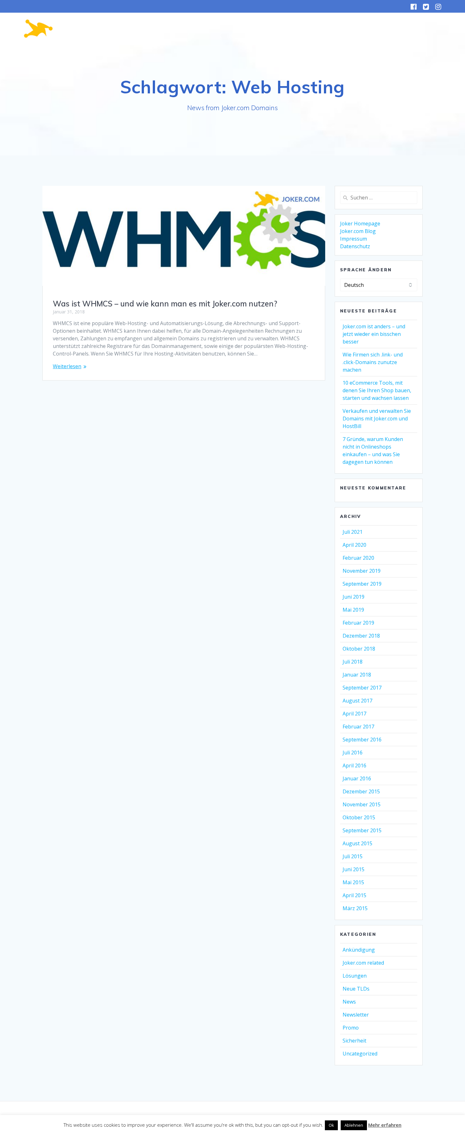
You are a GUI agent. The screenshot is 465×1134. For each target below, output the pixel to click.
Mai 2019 (353, 609)
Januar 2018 (357, 674)
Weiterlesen (67, 366)
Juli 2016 (353, 752)
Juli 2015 (353, 856)
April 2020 (354, 544)
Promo (351, 1027)
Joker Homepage (360, 223)
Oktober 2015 (359, 817)
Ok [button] (331, 1125)
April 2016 (354, 765)
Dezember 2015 (361, 791)
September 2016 (362, 739)
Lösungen (355, 975)
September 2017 (362, 687)
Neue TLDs (356, 988)
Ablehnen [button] (353, 1125)
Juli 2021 (353, 531)
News (349, 1001)
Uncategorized (360, 1053)
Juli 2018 (353, 661)
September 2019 (362, 583)
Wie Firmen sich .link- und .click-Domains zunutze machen (373, 362)
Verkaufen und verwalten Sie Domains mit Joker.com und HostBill (377, 418)
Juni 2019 (353, 596)
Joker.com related (363, 962)
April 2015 (354, 895)
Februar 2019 (358, 622)
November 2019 (362, 570)
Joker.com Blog (358, 231)
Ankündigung (359, 949)
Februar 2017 (358, 726)
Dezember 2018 (361, 635)
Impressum (353, 238)
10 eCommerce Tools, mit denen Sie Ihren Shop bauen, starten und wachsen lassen (377, 390)
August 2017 (357, 700)
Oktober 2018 (359, 648)
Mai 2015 (353, 882)
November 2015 (362, 804)
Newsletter (356, 1014)
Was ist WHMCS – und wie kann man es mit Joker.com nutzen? (165, 303)
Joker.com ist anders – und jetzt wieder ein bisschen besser (374, 334)
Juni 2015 (353, 869)
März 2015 (355, 908)
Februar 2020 (358, 557)
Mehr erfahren (384, 1125)
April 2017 (354, 713)
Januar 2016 (357, 778)
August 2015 (357, 843)
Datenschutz (355, 246)
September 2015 (362, 830)
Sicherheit (354, 1040)
